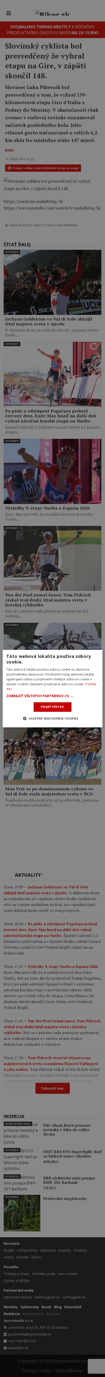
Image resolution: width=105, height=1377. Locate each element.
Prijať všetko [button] (52, 707)
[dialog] (53, 688)
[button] (52, 696)
